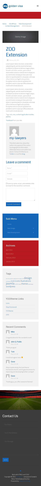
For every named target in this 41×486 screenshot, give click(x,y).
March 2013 (9, 254)
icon (13, 281)
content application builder (25, 114)
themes (24, 283)
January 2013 (10, 261)
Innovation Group (24, 481)
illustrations (25, 281)
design (28, 278)
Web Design (11, 228)
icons (17, 281)
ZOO (7, 315)
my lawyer (19, 477)
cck (11, 114)
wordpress (10, 286)
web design (30, 284)
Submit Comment (13, 204)
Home (4, 24)
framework (8, 281)
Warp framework (11, 307)
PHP (17, 284)
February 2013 (10, 258)
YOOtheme (9, 311)
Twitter (11, 154)
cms (14, 114)
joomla (8, 117)
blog (23, 154)
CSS (23, 278)
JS (15, 284)
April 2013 (9, 250)
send (5, 460)
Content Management (12, 26)
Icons (7, 303)
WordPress (12, 24)
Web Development (25, 24)
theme (19, 284)
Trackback (9, 120)
